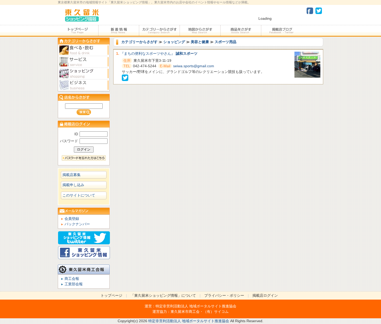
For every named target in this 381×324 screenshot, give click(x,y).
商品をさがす (240, 30)
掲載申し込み (73, 185)
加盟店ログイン (84, 124)
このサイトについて (78, 195)
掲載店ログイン (265, 295)
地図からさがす (200, 30)
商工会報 (72, 278)
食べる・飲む (83, 50)
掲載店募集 (71, 175)
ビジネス (83, 85)
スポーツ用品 (225, 42)
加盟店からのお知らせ (118, 30)
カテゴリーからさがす (159, 30)
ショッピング (174, 42)
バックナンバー (77, 224)
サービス (83, 62)
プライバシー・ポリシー (224, 295)
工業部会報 (74, 284)
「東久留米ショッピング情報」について (163, 295)
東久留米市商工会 (185, 311)
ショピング (83, 73)
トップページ (78, 30)
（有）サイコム (216, 311)
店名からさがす (84, 97)
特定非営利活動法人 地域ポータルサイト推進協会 (196, 306)
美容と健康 (200, 42)
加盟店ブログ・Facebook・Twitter (281, 30)
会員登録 (72, 219)
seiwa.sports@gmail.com (193, 66)
